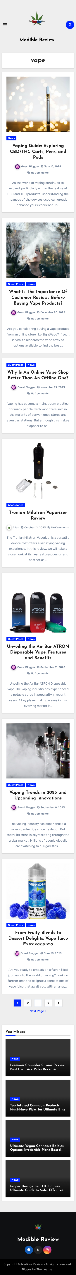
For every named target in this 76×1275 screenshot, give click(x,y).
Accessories (15, 505)
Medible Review (36, 40)
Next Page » (38, 1011)
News (11, 138)
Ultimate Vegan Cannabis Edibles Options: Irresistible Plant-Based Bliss (37, 1150)
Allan (16, 527)
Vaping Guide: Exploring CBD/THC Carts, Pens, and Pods (38, 152)
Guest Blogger (30, 166)
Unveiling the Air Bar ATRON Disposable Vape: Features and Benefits (38, 652)
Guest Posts (15, 284)
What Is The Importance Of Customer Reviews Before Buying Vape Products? (38, 297)
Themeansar (45, 1269)
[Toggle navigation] (5, 24)
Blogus (27, 1269)
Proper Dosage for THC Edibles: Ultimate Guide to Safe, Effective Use (36, 1190)
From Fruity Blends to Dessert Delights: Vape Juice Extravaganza (38, 938)
